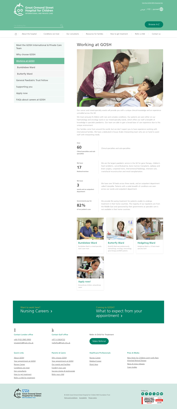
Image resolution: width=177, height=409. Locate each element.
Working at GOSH (25, 60)
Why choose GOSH (25, 54)
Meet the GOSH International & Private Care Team (39, 47)
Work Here (94, 364)
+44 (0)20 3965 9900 (22, 339)
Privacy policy (92, 398)
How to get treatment (119, 34)
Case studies (132, 367)
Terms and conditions (70, 398)
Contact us (156, 34)
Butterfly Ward (24, 73)
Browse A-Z (154, 24)
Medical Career (95, 361)
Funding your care (59, 368)
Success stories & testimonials (63, 371)
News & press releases (136, 364)
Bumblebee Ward (26, 67)
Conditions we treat (51, 34)
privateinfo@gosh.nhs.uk (23, 343)
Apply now (22, 93)
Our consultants (72, 34)
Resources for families (94, 34)
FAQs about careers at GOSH (30, 99)
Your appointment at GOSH (25, 361)
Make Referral (99, 341)
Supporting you (24, 86)
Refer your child (58, 374)
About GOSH (19, 358)
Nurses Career (19, 364)
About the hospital (29, 34)
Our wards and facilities (61, 364)
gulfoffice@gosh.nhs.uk (61, 343)
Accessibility (83, 398)
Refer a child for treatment (24, 378)
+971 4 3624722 (58, 339)
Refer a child (140, 34)
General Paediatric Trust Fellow (32, 80)
